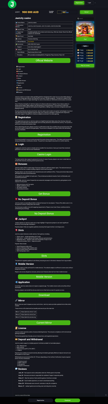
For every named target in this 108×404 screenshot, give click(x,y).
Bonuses (20, 71)
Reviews (20, 92)
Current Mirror (44, 322)
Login (19, 69)
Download (44, 295)
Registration (21, 66)
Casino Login (44, 154)
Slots (19, 78)
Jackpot (20, 76)
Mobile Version (22, 80)
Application (21, 83)
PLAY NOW (31, 41)
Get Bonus (44, 193)
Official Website (44, 60)
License (20, 87)
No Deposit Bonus (23, 73)
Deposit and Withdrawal (24, 90)
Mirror (19, 85)
